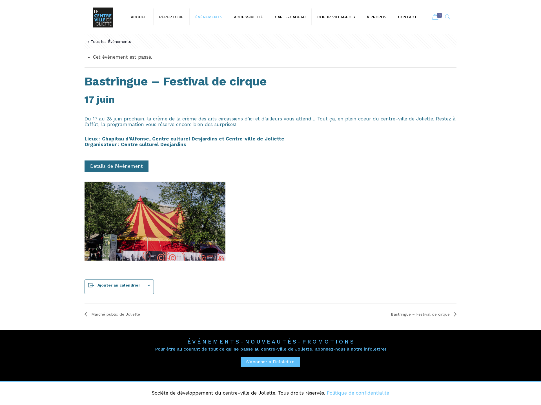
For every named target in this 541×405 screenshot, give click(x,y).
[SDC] (103, 17)
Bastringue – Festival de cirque (421, 314)
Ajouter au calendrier (118, 285)
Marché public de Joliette (115, 314)
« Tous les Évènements (109, 41)
